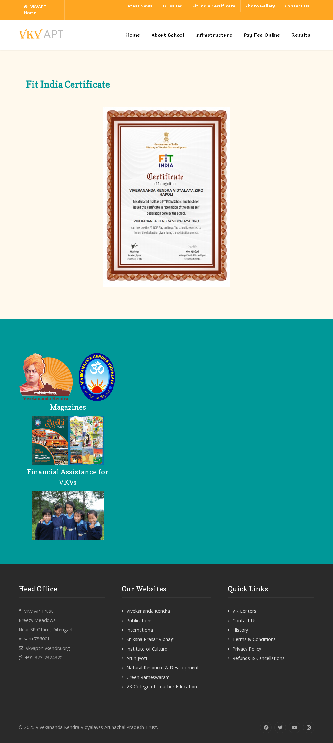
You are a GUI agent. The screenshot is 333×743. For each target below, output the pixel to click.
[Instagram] (308, 727)
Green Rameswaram (148, 677)
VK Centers (244, 611)
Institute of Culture (147, 649)
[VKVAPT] (43, 33)
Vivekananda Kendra (148, 611)
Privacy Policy (247, 649)
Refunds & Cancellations (259, 658)
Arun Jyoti (137, 658)
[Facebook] (266, 727)
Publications (140, 620)
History (240, 630)
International (140, 630)
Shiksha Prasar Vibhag (150, 639)
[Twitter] (280, 727)
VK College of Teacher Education (162, 686)
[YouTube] (294, 727)
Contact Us (245, 620)
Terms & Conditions (254, 639)
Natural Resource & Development (163, 668)
